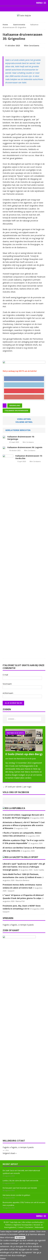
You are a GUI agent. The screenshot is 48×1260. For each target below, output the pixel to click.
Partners (8, 1225)
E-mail (5, 674)
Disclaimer (29, 1227)
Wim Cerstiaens (31, 45)
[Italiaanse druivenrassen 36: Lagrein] (4, 447)
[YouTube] (29, 8)
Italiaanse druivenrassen (16, 410)
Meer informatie (7, 1237)
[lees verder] (26, 778)
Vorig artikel (24, 419)
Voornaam (7, 684)
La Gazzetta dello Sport (23, 857)
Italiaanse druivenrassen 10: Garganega (20, 437)
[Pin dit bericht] (24, 391)
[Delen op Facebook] (24, 378)
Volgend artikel (24, 422)
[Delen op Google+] (24, 397)
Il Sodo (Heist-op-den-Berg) (23, 754)
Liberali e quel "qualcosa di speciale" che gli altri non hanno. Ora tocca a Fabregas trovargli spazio (24, 866)
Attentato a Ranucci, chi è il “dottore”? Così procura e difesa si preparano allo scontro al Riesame (24, 825)
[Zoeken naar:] (24, 719)
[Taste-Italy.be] (24, 15)
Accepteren (20, 1238)
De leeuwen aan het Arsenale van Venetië (20, 1188)
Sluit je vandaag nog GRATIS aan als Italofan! (20, 371)
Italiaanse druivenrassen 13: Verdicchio (28, 457)
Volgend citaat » (9, 1153)
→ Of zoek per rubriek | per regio (17, 786)
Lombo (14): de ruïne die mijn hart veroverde (20, 1180)
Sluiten (3, 1258)
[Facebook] (19, 8)
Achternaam (8, 693)
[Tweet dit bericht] (24, 384)
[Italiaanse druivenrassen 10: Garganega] (4, 437)
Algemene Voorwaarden (22, 1225)
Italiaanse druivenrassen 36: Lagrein (24, 447)
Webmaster (39, 1227)
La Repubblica (17, 808)
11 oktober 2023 (12, 45)
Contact (20, 1227)
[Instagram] (24, 8)
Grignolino (14, 405)
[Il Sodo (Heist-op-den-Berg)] (24, 749)
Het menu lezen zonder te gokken (16, 1195)
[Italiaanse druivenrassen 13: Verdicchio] (8, 654)
